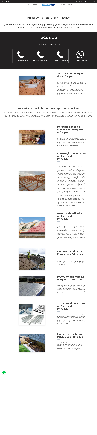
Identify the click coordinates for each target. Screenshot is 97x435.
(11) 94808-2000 (6, 1)
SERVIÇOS (70, 4)
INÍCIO (29, 4)
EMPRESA (35, 4)
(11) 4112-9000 (92, 1)
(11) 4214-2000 (85, 1)
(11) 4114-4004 (77, 1)
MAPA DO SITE (63, 4)
